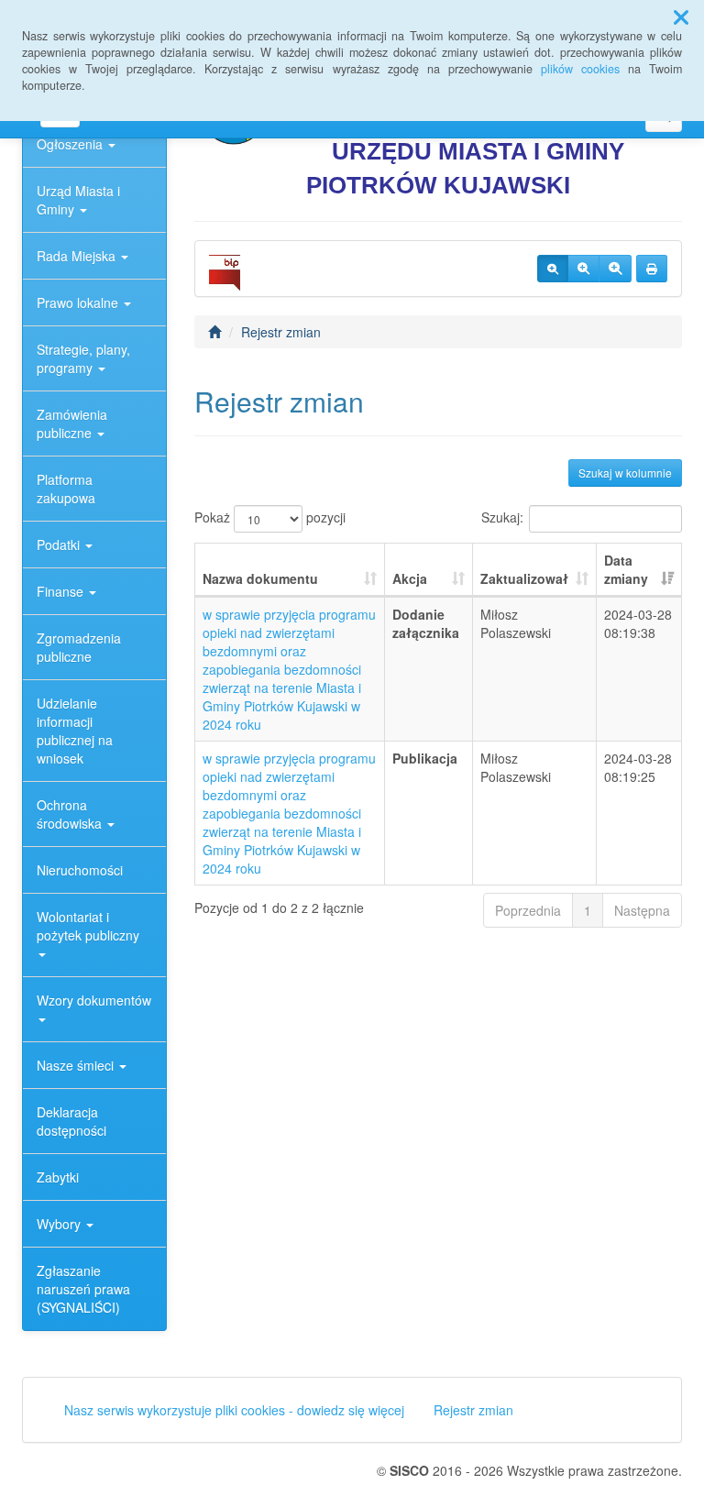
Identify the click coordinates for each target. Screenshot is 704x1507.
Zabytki (58, 1177)
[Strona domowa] (214, 332)
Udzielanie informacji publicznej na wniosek (75, 730)
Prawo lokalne (79, 302)
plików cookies (580, 68)
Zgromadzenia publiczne (79, 647)
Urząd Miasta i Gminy (78, 200)
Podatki (60, 544)
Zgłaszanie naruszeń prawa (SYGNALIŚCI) (83, 1288)
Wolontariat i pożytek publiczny (88, 926)
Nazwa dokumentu (260, 578)
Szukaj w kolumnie (625, 472)
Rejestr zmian (281, 332)
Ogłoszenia (71, 144)
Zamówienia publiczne (72, 423)
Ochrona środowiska (71, 814)
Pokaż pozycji (270, 516)
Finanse (62, 591)
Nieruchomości (80, 870)
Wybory (60, 1224)
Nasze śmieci (77, 1065)
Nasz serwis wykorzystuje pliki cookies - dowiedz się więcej (234, 1410)
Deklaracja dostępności (71, 1121)
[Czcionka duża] (615, 268)
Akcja (409, 578)
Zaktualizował (524, 578)
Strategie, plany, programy (83, 358)
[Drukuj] (651, 268)
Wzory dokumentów (94, 1000)
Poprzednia (528, 910)
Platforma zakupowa (66, 488)
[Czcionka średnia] (583, 268)
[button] (681, 16)
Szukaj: (502, 516)
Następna (642, 910)
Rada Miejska (78, 256)
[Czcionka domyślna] (552, 268)
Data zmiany (626, 569)
